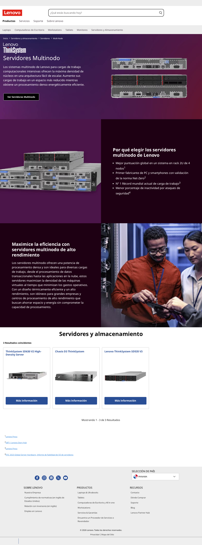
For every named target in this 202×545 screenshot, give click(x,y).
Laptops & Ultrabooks (88, 492)
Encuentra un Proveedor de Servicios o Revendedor (96, 519)
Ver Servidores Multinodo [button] (21, 96)
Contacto (135, 492)
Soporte (134, 502)
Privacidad (94, 534)
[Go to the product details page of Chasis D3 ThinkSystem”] (76, 376)
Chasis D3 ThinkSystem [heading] (69, 351)
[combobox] (103, 13)
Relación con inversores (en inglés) (40, 506)
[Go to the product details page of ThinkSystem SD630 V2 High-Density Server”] (27, 376)
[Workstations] (63, 30)
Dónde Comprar (138, 497)
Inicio (5, 38)
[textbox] (155, 476)
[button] (161, 12)
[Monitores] (89, 30)
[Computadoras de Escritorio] (45, 30)
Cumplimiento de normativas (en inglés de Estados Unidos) (44, 499)
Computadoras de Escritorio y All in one (96, 502)
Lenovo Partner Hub (140, 512)
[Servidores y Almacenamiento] (124, 30)
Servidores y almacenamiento (24, 38)
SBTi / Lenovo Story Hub (16, 442)
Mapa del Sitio (107, 534)
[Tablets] (74, 30)
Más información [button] (26, 400)
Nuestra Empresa (32, 492)
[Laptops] (12, 30)
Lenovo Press (11, 436)
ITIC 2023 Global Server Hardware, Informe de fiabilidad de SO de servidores (39, 454)
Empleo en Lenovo (33, 511)
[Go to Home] (12, 13)
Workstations (84, 507)
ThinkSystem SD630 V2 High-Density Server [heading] (23, 353)
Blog (133, 507)
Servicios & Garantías (87, 512)
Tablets (81, 497)
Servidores (45, 38)
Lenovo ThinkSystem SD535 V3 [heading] (123, 351)
